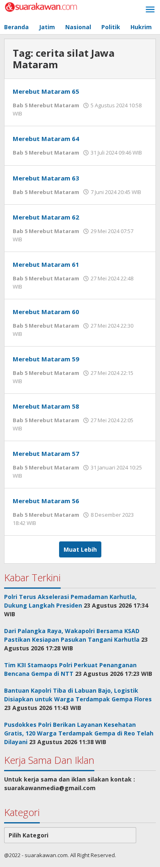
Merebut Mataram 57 (46, 453)
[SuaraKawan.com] (41, 6)
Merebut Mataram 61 (46, 264)
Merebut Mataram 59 (46, 359)
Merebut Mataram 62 (46, 217)
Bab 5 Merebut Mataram (46, 105)
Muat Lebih (80, 549)
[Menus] (150, 10)
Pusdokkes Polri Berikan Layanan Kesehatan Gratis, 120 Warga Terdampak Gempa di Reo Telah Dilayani (78, 733)
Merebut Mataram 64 (46, 138)
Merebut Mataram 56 (46, 501)
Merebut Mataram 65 (46, 91)
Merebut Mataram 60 (46, 311)
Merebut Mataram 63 (46, 178)
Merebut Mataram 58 (46, 406)
